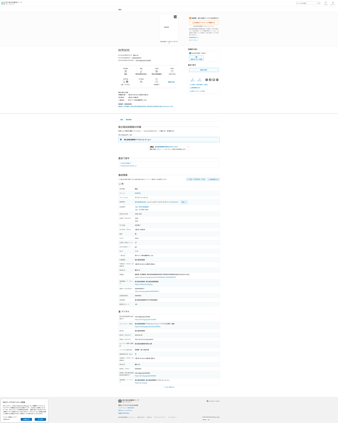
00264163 (174, 202)
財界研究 (138, 193)
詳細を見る (171, 82)
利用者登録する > (194, 37)
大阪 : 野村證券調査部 (142, 207)
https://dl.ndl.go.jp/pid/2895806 (145, 376)
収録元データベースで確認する (205, 22)
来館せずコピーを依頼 (196, 59)
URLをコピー (199, 80)
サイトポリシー (172, 417)
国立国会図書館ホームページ (126, 417)
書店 (121, 119)
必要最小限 (26, 419)
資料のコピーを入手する (125, 410)
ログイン (333, 5)
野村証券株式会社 (140, 202)
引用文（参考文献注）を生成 (199, 84)
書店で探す (203, 70)
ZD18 (136, 251)
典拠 (183, 202)
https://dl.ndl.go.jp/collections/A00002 (147, 326)
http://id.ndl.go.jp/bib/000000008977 (147, 291)
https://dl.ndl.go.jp (141, 383)
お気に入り (192, 80)
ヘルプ (326, 5)
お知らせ (149, 417)
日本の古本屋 (125, 163)
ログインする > (193, 40)
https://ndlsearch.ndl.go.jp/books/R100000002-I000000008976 (155, 277)
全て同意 (40, 419)
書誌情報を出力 (195, 88)
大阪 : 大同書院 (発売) (141, 209)
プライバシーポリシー (160, 417)
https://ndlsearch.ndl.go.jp (143, 284)
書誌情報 (129, 119)
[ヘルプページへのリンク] (169, 42)
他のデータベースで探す (198, 91)
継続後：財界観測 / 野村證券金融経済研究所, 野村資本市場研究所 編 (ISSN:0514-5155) (145, 106)
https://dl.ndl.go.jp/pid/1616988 (145, 319)
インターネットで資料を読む (126, 408)
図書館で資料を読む (123, 413)
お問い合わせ (141, 417)
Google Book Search (128, 166)
